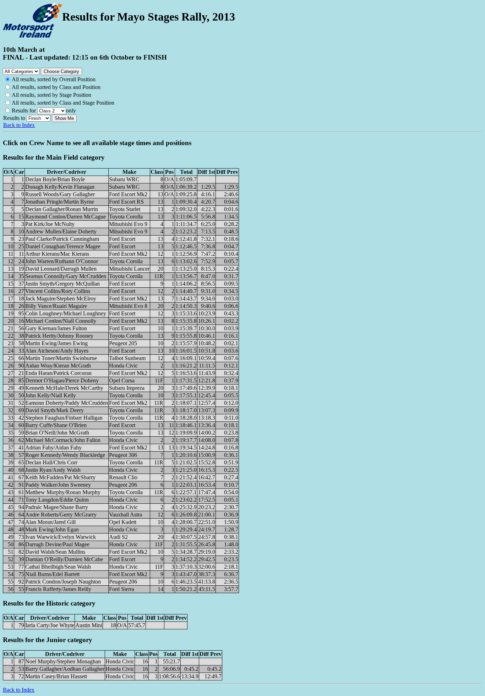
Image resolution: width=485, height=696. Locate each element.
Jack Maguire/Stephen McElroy (60, 298)
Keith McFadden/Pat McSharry (60, 477)
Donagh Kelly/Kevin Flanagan (59, 187)
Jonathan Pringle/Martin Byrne (59, 202)
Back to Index (19, 125)
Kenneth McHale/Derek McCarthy (64, 388)
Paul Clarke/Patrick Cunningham (62, 239)
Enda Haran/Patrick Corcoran (58, 373)
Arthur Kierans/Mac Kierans (57, 254)
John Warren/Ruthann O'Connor (61, 261)
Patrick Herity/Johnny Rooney (59, 336)
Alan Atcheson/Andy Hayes (56, 351)
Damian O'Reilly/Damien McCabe (64, 559)
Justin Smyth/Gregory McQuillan (62, 284)
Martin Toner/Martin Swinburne (61, 358)
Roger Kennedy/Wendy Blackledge (65, 455)
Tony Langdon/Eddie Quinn (57, 500)
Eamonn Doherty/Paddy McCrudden (66, 403)
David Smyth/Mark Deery (54, 410)
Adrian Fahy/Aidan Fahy (53, 447)
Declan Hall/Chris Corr (51, 462)
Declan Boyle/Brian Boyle (55, 179)
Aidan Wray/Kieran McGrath (58, 366)
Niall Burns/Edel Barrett (52, 574)
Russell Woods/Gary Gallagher (60, 194)
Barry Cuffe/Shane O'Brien (56, 425)
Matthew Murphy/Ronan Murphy (62, 492)
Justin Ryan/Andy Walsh (53, 470)
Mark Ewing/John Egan (52, 529)
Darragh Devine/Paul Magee (57, 544)
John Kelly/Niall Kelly (50, 395)
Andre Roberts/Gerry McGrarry (61, 515)
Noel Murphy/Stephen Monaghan (63, 661)
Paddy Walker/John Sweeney (58, 485)
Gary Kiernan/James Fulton (56, 328)
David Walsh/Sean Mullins (55, 552)
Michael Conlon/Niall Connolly (60, 321)
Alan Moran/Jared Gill (50, 522)
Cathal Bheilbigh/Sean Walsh (58, 567)
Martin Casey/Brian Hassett (56, 676)
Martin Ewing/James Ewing (56, 343)
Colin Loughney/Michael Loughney (65, 313)
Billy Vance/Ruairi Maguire (56, 306)
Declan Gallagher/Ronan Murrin (61, 209)
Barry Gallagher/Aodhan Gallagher (64, 669)
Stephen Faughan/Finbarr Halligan (64, 418)
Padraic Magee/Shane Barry (56, 507)
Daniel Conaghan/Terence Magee (62, 246)
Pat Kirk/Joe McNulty (50, 224)
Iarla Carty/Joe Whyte (49, 625)
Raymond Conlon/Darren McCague (65, 217)
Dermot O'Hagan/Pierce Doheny (62, 380)
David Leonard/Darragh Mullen (61, 269)
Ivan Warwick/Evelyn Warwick (60, 537)
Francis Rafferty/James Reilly (58, 589)
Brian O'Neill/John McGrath (57, 433)
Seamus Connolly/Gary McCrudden (65, 276)
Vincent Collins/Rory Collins (57, 291)
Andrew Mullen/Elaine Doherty (61, 231)
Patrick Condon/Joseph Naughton (63, 582)
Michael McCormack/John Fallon (62, 440)
